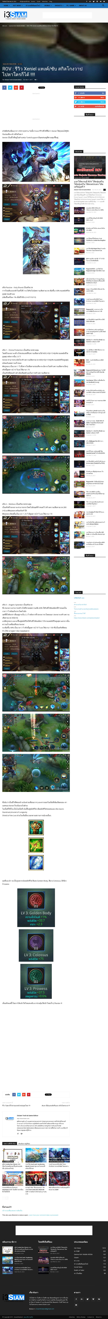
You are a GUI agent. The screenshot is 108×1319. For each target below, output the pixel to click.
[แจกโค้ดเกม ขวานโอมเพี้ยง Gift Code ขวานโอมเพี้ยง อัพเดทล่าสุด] (79, 535)
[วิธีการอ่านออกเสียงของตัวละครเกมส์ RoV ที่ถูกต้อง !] (79, 504)
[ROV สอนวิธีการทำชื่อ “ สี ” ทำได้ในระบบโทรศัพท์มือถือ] (79, 261)
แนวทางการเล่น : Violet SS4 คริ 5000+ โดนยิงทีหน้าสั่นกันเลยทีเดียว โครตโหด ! (95, 422)
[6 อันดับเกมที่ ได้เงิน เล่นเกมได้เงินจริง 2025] (79, 231)
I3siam (76, 1258)
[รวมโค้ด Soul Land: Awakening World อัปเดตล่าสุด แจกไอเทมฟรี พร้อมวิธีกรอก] (36, 1155)
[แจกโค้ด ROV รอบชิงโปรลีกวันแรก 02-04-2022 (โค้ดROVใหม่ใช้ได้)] (79, 464)
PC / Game (70, 5)
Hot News (17, 5)
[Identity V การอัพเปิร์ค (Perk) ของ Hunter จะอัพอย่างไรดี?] (79, 433)
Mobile (47, 5)
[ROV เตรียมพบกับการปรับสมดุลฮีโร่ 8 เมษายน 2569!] (59, 1178)
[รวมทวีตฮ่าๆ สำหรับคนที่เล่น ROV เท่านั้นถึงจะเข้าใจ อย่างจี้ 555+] (79, 545)
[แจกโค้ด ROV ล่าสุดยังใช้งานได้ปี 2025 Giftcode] (79, 322)
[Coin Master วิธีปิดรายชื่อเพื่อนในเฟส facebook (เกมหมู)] (79, 383)
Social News (78, 1267)
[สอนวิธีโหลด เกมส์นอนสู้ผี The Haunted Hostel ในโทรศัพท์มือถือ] (79, 454)
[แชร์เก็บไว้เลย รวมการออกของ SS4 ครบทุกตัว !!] (79, 403)
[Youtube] (104, 1)
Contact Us (90, 1317)
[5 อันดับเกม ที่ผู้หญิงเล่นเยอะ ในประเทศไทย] (79, 474)
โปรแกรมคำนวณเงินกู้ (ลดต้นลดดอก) (86, 609)
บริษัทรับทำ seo (79, 598)
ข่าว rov (20, 64)
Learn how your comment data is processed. (44, 1215)
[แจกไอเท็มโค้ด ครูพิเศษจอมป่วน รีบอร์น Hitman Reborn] (79, 525)
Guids (38, 1)
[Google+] (90, 1)
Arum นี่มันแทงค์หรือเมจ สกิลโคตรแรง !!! (56, 1106)
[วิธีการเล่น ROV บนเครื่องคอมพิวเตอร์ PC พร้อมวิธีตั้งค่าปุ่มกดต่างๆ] (79, 494)
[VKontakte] (100, 1)
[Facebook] (86, 1)
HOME (6, 5)
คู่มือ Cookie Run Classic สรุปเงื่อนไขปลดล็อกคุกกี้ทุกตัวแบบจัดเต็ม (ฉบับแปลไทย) (12, 1166)
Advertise (45, 1)
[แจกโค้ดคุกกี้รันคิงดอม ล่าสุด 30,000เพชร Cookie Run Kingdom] (79, 241)
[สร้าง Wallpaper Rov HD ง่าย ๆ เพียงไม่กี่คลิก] (79, 443)
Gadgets (58, 5)
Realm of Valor (79, 1270)
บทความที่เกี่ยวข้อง (10, 1144)
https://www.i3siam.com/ (23, 1118)
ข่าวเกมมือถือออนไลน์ (33, 5)
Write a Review (81, 1317)
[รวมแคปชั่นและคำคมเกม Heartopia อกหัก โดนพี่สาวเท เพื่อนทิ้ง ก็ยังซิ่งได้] (12, 1178)
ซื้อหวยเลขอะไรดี (79, 613)
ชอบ (103, 93)
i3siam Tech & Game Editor (13, 79)
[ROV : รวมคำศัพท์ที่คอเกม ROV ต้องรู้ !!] (79, 362)
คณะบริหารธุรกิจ (28, 1317)
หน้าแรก (4, 26)
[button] (103, 5)
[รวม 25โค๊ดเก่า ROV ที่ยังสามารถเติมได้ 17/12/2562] (79, 352)
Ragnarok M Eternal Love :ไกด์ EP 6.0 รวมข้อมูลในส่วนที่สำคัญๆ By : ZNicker (95, 372)
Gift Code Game (30, 1161)
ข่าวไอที (76, 1251)
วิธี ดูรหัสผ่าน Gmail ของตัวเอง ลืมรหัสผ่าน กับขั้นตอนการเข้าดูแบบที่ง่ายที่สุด (95, 412)
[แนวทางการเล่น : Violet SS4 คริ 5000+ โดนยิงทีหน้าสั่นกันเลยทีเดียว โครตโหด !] (79, 423)
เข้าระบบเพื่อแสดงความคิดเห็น (12, 1210)
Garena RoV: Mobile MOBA (17, 26)
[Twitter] (93, 1)
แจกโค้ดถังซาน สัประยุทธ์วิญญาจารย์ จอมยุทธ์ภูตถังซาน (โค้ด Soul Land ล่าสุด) (96, 331)
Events (33, 1)
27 (104, 189)
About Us (83, 5)
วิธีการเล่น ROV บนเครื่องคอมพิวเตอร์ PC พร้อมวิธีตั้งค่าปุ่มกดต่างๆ (95, 493)
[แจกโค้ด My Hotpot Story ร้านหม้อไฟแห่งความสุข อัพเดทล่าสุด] (79, 251)
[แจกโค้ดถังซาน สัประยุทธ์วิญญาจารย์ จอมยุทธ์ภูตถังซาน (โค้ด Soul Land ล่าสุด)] (79, 332)
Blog (51, 1)
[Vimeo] (97, 1)
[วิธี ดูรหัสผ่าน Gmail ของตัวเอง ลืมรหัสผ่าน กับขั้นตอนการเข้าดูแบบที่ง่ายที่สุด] (79, 413)
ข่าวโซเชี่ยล (78, 1273)
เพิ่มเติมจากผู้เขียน (24, 1144)
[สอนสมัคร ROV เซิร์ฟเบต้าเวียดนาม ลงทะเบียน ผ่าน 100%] (79, 210)
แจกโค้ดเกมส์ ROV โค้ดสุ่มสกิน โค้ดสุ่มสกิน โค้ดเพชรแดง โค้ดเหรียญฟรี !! (89, 184)
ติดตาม (102, 97)
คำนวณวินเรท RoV (80, 604)
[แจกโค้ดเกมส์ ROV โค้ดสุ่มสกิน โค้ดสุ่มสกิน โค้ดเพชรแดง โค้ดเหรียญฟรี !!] (90, 167)
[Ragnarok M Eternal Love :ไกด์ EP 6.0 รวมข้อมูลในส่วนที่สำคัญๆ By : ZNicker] (79, 373)
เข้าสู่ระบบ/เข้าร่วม (25, 1)
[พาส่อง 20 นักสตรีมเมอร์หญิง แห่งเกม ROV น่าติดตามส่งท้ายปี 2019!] (79, 393)
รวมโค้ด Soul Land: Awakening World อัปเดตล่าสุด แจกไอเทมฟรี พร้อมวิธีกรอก (35, 1166)
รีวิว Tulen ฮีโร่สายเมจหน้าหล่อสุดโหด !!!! (16, 1106)
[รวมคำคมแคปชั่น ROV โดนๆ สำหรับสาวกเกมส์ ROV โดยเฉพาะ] (59, 1155)
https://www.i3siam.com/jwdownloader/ (87, 618)
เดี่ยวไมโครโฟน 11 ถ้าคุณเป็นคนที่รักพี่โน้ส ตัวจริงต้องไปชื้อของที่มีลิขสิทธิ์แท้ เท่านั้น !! (95, 281)
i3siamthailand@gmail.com (45, 1309)
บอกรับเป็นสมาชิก (99, 106)
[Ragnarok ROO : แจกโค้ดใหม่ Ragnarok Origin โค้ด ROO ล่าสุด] (79, 271)
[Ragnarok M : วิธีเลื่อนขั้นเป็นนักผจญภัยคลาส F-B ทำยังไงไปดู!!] (79, 484)
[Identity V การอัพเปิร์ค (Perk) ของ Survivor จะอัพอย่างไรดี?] (79, 342)
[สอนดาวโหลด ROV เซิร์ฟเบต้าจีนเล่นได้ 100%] (79, 291)
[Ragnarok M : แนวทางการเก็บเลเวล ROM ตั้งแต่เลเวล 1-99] (79, 312)
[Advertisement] (67, 15)
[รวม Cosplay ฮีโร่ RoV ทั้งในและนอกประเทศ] (79, 514)
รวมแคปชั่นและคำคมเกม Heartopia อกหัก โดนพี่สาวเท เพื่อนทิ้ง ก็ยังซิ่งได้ (12, 1190)
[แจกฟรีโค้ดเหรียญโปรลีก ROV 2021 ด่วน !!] (79, 221)
